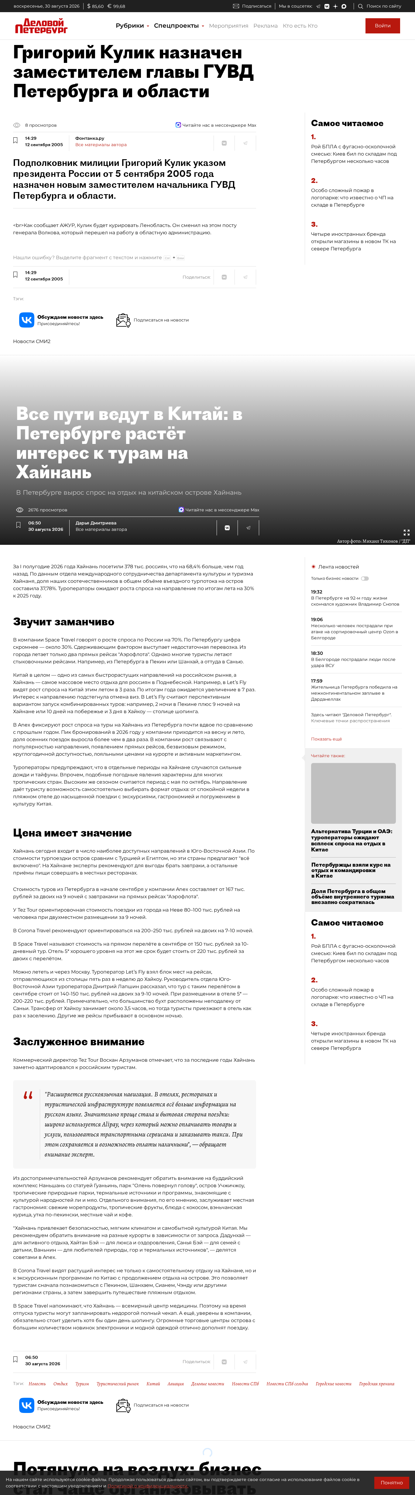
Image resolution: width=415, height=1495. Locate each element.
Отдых (60, 1383)
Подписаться (256, 6)
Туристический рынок (118, 1383)
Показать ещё (326, 739)
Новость (37, 1383)
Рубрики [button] (131, 25)
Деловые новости (207, 1383)
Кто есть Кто (300, 25)
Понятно (392, 1483)
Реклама (265, 25)
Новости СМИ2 (31, 341)
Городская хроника (376, 1383)
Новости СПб (245, 1383)
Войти (383, 26)
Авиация (176, 1383)
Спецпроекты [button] (177, 25)
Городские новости (334, 1383)
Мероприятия (229, 25)
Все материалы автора (101, 144)
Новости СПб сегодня (287, 1383)
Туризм (82, 1383)
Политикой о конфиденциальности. (148, 1486)
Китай (153, 1383)
